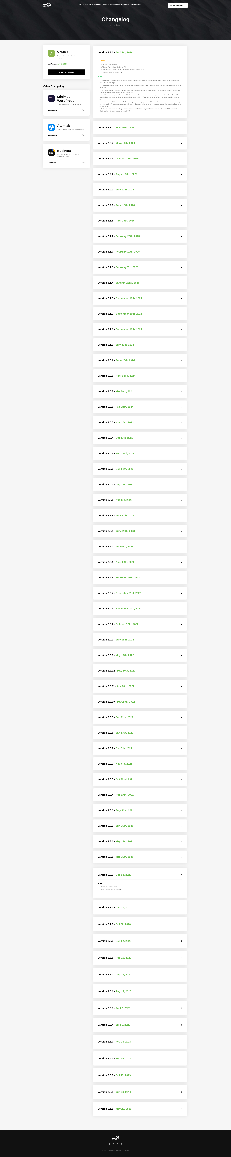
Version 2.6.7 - (114, 974)
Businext (64, 151)
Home (111, 25)
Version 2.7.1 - (114, 907)
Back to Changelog (67, 72)
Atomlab (63, 125)
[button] (140, 875)
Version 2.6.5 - (114, 1008)
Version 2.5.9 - (114, 1092)
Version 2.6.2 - (114, 1058)
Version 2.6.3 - (114, 1041)
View (83, 110)
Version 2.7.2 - (114, 874)
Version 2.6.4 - (114, 1024)
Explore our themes (176, 5)
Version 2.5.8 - (114, 1108)
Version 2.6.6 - (114, 991)
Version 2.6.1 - (114, 1075)
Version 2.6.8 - (114, 957)
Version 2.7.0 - (114, 924)
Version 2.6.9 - (114, 941)
